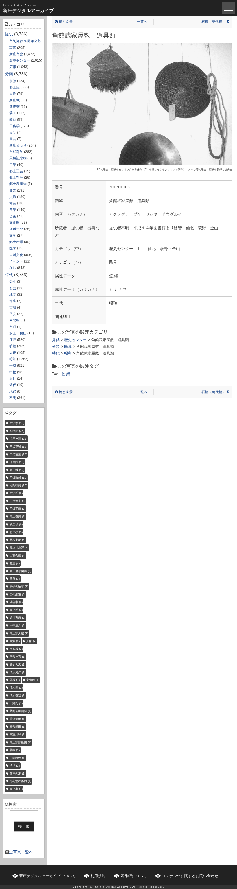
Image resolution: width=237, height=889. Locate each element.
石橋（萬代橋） (214, 22)
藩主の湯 (17, 773)
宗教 (12, 81)
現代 (12, 391)
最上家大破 (19, 633)
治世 (15, 765)
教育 (12, 119)
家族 (15, 641)
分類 (9, 73)
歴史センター (19, 60)
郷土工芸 (16, 171)
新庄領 (16, 524)
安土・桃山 (18, 333)
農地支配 (17, 539)
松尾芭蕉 (18, 438)
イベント (16, 261)
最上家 (16, 788)
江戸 (12, 340)
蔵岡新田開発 (20, 711)
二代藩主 (18, 454)
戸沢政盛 (18, 477)
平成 (12, 365)
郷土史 (14, 87)
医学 (12, 248)
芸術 (12, 216)
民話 (12, 132)
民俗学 (14, 126)
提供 (9, 34)
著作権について (134, 876)
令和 (12, 282)
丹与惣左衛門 (20, 781)
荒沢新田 (17, 718)
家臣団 (17, 431)
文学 (12, 236)
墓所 (15, 578)
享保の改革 (19, 586)
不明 (12, 398)
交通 (12, 197)
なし (12, 268)
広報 (12, 67)
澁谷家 (16, 602)
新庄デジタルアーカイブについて (47, 876)
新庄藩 (14, 107)
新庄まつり (18, 145)
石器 (12, 288)
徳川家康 (17, 617)
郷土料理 (16, 177)
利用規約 (97, 876)
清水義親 (17, 695)
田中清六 (17, 625)
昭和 (12, 359)
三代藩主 (17, 500)
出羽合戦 (17, 555)
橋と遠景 (65, 22)
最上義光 (17, 516)
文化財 (14, 223)
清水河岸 (17, 672)
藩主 (12, 113)
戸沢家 (17, 423)
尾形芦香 (17, 656)
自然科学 (16, 152)
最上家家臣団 (20, 742)
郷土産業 (16, 242)
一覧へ (142, 22)
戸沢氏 (16, 493)
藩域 (15, 679)
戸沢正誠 (18, 446)
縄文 (12, 295)
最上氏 (16, 609)
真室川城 (17, 734)
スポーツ (16, 229)
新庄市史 (16, 54)
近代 (12, 385)
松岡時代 (17, 757)
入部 (31, 641)
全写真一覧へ (21, 852)
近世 (12, 378)
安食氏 (32, 679)
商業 (12, 190)
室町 (12, 327)
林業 (12, 203)
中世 (12, 372)
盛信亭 (16, 532)
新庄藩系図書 (20, 571)
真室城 (16, 648)
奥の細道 (17, 594)
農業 (12, 210)
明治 (12, 346)
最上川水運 (19, 547)
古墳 (12, 308)
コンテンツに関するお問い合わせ (190, 876)
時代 (9, 274)
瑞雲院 (17, 462)
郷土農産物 (18, 184)
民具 (12, 139)
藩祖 (15, 750)
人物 (12, 94)
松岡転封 (18, 485)
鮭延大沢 (17, 664)
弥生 (12, 301)
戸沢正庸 (17, 508)
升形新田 (17, 726)
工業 (12, 165)
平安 (12, 314)
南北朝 (14, 320)
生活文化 (16, 255)
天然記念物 (18, 158)
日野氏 (16, 703)
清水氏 (16, 687)
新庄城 (14, 100)
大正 (12, 353)
